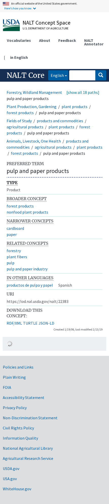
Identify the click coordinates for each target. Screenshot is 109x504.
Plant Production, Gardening (32, 106)
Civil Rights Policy (18, 427)
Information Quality (20, 438)
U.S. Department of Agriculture (45, 28)
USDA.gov (11, 468)
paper (12, 234)
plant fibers (17, 256)
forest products (20, 112)
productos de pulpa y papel (30, 285)
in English (19, 57)
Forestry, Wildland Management (34, 92)
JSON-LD (46, 323)
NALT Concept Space (46, 22)
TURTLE (30, 323)
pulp (10, 262)
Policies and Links (18, 367)
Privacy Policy (15, 407)
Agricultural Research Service (28, 458)
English (56, 75)
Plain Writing (14, 377)
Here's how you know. (18, 8)
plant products (74, 106)
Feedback (67, 40)
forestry (14, 250)
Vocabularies (19, 40)
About (44, 40)
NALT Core (25, 75)
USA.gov (10, 478)
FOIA (7, 387)
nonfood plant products (27, 212)
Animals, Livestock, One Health (34, 141)
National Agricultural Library (28, 448)
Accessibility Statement (23, 397)
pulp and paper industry (27, 268)
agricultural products (25, 126)
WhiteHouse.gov (17, 488)
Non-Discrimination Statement (30, 417)
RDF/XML (14, 323)
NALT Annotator (93, 42)
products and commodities (60, 120)
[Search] (100, 75)
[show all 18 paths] (82, 92)
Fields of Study (19, 120)
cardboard (15, 228)
